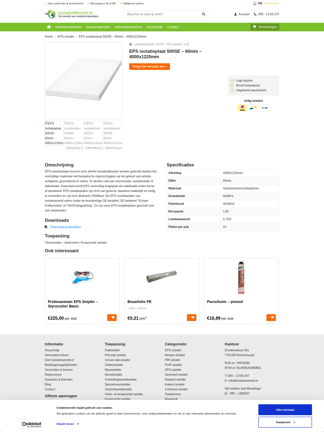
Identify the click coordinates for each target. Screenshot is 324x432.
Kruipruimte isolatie (117, 399)
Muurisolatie (113, 369)
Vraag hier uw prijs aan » (149, 66)
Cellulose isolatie (176, 389)
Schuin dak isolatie (117, 360)
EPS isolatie (66, 36)
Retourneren (53, 374)
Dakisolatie (112, 350)
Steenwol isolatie (176, 374)
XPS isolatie (173, 369)
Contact (173, 27)
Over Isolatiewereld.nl (59, 360)
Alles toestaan (285, 409)
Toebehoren (173, 394)
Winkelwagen (267, 27)
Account (243, 14)
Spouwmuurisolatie (117, 384)
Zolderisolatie (114, 364)
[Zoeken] (203, 14)
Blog (48, 384)
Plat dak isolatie (115, 355)
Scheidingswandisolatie (121, 379)
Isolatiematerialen (68, 27)
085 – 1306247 (238, 393)
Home (49, 36)
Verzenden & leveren (59, 369)
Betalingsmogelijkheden (61, 364)
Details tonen (65, 423)
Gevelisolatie (113, 374)
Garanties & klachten (59, 379)
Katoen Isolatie (175, 384)
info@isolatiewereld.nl (243, 380)
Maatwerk (171, 399)
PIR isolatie (172, 360)
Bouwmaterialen (98, 27)
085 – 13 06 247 (238, 375)
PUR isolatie (173, 364)
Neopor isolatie (175, 355)
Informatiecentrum (128, 27)
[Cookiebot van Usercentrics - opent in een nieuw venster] (31, 424)
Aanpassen (283, 422)
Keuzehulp (155, 27)
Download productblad (65, 227)
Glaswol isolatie (175, 379)
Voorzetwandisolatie (118, 389)
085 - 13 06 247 (268, 14)
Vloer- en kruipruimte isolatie (124, 394)
